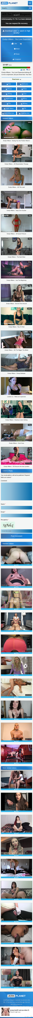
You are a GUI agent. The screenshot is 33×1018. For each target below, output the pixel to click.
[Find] (30, 8)
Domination (25, 84)
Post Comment (16, 536)
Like (15, 43)
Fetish (25, 89)
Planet (9, 3)
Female (10, 89)
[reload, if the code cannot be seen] (8, 528)
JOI (25, 108)
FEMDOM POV (25, 113)
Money (25, 98)
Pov (10, 103)
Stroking (25, 103)
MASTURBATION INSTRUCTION (10, 113)
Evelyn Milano (10, 108)
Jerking (10, 93)
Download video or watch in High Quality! (17, 32)
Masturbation (9, 98)
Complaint (17, 59)
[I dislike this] (21, 44)
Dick (9, 84)
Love (25, 93)
